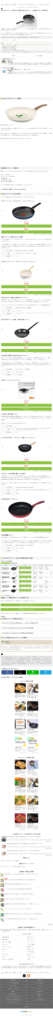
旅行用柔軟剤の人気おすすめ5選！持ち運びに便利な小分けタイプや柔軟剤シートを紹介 (21, 903)
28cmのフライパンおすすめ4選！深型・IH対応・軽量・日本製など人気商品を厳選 (32, 696)
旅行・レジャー (30, 954)
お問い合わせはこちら (13, 1002)
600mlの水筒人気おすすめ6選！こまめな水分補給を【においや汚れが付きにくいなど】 (24, 843)
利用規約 (26, 1006)
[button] (23, 218)
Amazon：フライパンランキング (26, 604)
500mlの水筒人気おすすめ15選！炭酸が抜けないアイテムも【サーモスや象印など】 (24, 836)
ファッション (4, 944)
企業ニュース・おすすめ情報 (7, 959)
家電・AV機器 (4, 939)
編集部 (13, 991)
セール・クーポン (31, 956)
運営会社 (39, 994)
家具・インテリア (31, 949)
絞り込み (3, 561)
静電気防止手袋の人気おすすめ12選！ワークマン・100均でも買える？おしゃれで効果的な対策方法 (23, 913)
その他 (29, 959)
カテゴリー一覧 (13, 985)
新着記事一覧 (13, 980)
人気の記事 (40, 980)
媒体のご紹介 (39, 991)
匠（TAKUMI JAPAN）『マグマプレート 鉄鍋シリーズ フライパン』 (6, 586)
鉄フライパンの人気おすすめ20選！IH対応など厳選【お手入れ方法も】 (32, 732)
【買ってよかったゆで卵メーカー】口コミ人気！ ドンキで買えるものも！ (18, 908)
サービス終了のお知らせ (39, 999)
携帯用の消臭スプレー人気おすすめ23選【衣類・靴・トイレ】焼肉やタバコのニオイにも (21, 874)
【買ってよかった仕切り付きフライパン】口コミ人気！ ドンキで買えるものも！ (32, 750)
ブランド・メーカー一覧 (13, 988)
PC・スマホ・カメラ (31, 939)
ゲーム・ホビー (5, 954)
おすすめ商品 (39, 55)
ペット (3, 951)
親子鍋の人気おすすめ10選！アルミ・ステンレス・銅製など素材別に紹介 (20, 808)
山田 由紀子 (7, 643)
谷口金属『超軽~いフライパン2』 (6, 591)
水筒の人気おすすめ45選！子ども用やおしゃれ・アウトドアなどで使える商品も (23, 850)
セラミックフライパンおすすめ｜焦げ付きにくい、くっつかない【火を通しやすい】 (20, 622)
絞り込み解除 (9, 561)
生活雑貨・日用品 (8, 4)
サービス (4, 956)
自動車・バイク (30, 946)
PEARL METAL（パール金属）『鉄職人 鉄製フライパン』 (6, 577)
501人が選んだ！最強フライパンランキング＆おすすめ (14, 189)
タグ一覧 (39, 985)
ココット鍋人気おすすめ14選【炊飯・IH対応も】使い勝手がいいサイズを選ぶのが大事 (20, 790)
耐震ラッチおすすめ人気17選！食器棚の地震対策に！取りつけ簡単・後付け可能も (20, 879)
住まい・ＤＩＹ (5, 949)
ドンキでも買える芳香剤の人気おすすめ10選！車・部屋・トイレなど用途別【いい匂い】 (21, 918)
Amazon (27, 221)
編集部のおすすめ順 (5, 563)
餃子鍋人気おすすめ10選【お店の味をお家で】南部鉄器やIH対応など (20, 696)
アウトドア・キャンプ (6, 946)
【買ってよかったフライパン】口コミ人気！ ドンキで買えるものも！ (20, 750)
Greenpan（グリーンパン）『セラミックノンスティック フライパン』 (6, 573)
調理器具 (14, 4)
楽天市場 (27, 400)
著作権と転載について (13, 994)
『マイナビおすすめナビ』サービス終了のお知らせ (26, 7)
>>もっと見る (49, 924)
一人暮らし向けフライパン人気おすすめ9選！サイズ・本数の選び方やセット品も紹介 (32, 714)
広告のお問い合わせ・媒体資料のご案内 (13, 999)
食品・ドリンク (30, 937)
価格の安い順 (14, 563)
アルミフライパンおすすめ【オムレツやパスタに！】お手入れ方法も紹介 (18, 627)
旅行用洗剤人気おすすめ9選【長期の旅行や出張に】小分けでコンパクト (18, 884)
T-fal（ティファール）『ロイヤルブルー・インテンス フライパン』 (6, 568)
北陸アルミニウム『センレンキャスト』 (6, 582)
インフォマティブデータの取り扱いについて (13, 997)
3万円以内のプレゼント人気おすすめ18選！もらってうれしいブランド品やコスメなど (20, 826)
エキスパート (39, 988)
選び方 (13, 55)
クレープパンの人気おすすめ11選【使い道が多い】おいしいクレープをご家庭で (20, 714)
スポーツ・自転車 (31, 944)
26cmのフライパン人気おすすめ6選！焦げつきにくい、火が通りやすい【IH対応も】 (34, 4)
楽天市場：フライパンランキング (26, 609)
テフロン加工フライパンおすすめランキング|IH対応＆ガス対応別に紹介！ (18, 633)
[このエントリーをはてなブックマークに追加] (45, 672)
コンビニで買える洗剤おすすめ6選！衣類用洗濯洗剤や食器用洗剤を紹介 (18, 889)
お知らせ (39, 997)
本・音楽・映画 (30, 951)
